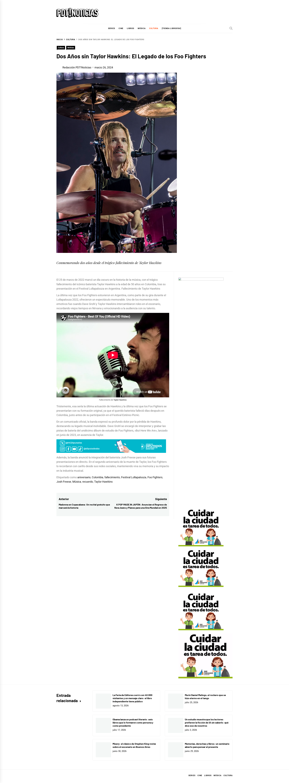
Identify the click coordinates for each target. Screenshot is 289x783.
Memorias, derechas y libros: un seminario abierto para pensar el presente (207, 745)
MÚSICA (142, 28)
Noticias (70, 48)
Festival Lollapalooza (133, 477)
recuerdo (87, 481)
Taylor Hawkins (120, 400)
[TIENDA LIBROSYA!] (171, 28)
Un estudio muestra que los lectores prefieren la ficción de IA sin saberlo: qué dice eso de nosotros (206, 722)
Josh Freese (63, 481)
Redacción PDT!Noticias (76, 67)
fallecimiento (112, 477)
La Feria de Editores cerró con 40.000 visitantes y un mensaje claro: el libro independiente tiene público (132, 698)
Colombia (97, 477)
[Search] (231, 28)
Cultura (153, 28)
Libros (207, 775)
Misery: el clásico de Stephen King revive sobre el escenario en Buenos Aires (134, 745)
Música (76, 481)
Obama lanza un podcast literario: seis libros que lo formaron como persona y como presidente (133, 722)
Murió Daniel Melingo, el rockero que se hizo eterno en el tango (205, 697)
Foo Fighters (155, 477)
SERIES (111, 28)
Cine (121, 28)
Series (191, 775)
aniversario (84, 477)
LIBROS (130, 28)
